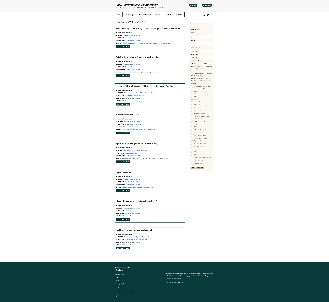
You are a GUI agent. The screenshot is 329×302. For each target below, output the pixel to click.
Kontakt (168, 15)
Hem (118, 15)
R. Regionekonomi (198, 155)
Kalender (158, 15)
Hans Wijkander (129, 124)
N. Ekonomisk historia (199, 135)
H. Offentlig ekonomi (128, 158)
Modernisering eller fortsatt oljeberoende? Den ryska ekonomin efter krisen (148, 28)
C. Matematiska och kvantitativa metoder (201, 98)
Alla (195, 63)
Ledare (138, 122)
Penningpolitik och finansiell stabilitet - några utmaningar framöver (145, 85)
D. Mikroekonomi (198, 102)
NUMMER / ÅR (195, 48)
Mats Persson (140, 182)
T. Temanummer (198, 160)
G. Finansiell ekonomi (199, 111)
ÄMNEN (193, 83)
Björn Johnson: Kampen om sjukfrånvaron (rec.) (137, 143)
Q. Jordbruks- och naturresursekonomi (197, 148)
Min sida (194, 5)
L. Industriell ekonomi (199, 130)
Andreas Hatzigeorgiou (131, 239)
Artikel (126, 35)
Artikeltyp (195, 61)
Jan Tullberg (128, 211)
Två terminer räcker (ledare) (128, 114)
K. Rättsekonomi (198, 127)
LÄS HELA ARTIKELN (123, 46)
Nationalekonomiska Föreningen (145, 93)
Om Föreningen (130, 15)
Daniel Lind (128, 67)
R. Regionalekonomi (199, 152)
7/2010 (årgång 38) (131, 41)
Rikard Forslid (139, 124)
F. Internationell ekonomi (129, 43)
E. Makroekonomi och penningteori (132, 101)
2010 (138, 41)
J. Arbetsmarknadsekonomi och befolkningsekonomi (201, 123)
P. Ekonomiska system (199, 143)
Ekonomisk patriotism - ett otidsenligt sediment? (136, 201)
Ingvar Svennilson (123, 172)
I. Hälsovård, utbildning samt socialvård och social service (138, 129)
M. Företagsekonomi (199, 132)
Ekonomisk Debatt (145, 15)
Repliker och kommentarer (143, 237)
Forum (208, 66)
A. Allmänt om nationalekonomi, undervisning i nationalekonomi (201, 88)
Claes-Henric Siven (130, 182)
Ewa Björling (143, 239)
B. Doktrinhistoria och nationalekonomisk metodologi (137, 187)
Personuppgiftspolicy (120, 284)
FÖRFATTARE (195, 54)
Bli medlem (208, 5)
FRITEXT (193, 40)
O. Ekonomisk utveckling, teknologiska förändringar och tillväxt (155, 43)
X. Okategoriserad (198, 163)
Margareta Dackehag (131, 153)
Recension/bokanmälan (142, 150)
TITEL (192, 33)
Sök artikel (179, 15)
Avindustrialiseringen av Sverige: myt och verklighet (138, 57)
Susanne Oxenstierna (131, 38)
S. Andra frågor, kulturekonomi (202, 157)
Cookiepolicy (118, 287)
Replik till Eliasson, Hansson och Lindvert (134, 229)
